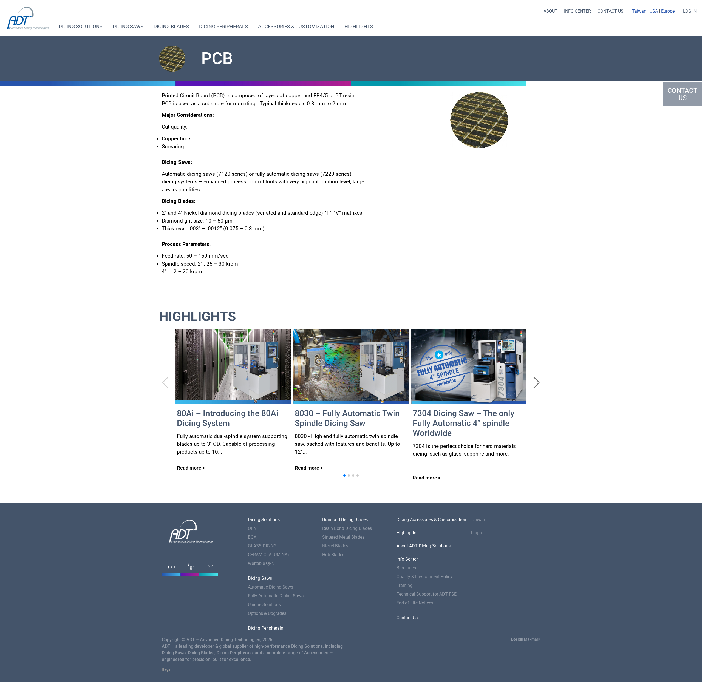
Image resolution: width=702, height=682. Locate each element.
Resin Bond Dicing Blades (347, 528)
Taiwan (639, 11)
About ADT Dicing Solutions (424, 546)
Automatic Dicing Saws (270, 587)
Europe (668, 11)
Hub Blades (333, 554)
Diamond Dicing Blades (345, 519)
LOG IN (690, 11)
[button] (536, 383)
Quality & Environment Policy (424, 576)
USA (654, 11)
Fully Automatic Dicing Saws (276, 595)
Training (404, 585)
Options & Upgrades (267, 613)
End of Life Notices (415, 603)
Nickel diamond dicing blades (219, 213)
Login (476, 532)
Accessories (316, 652)
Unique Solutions (264, 604)
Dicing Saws (128, 26)
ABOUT (550, 11)
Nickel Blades (335, 546)
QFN (252, 528)
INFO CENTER (577, 11)
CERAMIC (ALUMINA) (268, 554)
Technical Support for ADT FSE (427, 594)
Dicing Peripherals (223, 26)
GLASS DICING (262, 546)
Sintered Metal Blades (343, 537)
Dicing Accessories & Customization (431, 519)
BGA (252, 537)
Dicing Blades (171, 26)
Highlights (406, 532)
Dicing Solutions (81, 26)
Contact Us (407, 617)
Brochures (406, 567)
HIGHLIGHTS (358, 26)
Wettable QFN (261, 563)
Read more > (191, 468)
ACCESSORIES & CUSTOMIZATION (296, 26)
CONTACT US (611, 11)
